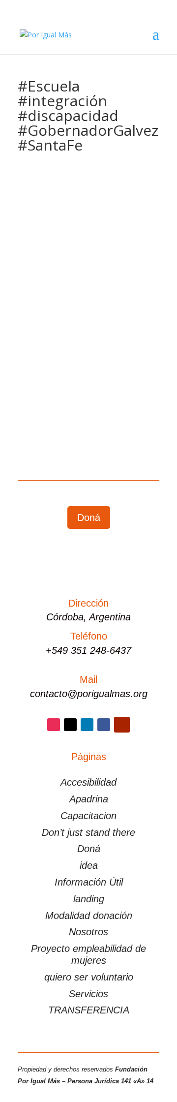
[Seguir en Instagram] (53, 724)
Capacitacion (88, 815)
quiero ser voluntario (88, 977)
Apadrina (88, 799)
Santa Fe (121, 307)
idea (89, 865)
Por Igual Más (62, 296)
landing (88, 898)
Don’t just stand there (88, 832)
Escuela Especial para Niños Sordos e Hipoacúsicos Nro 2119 (87, 282)
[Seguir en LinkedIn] (87, 724)
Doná (88, 517)
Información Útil (89, 882)
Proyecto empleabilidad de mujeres (88, 954)
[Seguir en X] (70, 724)
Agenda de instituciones (65, 307)
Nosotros (88, 931)
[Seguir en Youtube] (122, 725)
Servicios (88, 993)
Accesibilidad (88, 782)
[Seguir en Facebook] (103, 724)
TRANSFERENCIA (88, 1010)
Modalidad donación (88, 915)
